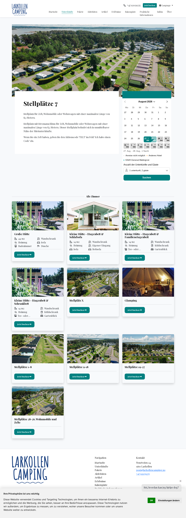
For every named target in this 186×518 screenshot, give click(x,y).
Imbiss (160, 11)
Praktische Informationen (146, 13)
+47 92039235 (143, 473)
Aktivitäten (92, 11)
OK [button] (151, 500)
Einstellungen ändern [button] (169, 500)
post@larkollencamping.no (150, 470)
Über (169, 11)
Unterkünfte (67, 11)
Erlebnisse (116, 11)
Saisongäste (130, 11)
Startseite (53, 11)
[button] (166, 5)
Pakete (80, 11)
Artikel (104, 11)
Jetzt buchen (149, 5)
